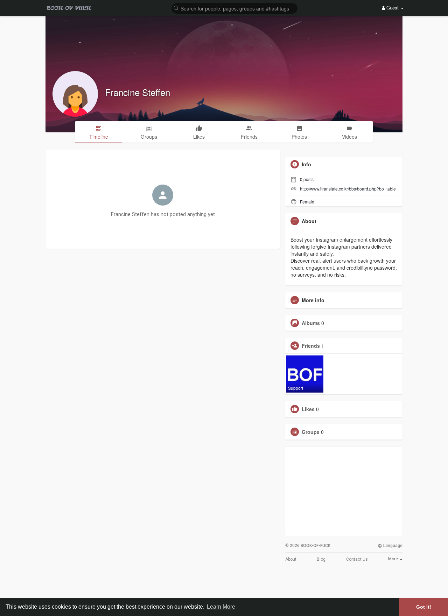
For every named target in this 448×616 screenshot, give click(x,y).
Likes (308, 409)
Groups (311, 432)
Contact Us (357, 559)
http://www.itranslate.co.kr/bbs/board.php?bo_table (348, 189)
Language (392, 546)
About (290, 559)
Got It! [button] (423, 607)
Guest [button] (392, 7)
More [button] (393, 558)
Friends (311, 345)
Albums (311, 323)
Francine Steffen (137, 91)
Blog (321, 559)
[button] (234, 8)
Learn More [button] (221, 607)
